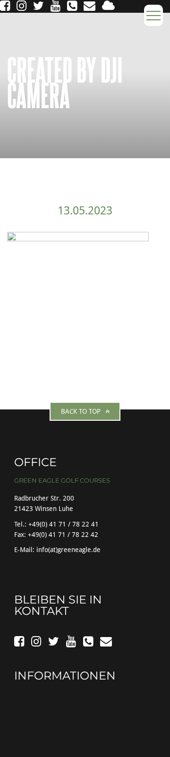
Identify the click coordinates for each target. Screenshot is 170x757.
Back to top (81, 411)
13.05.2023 (85, 210)
